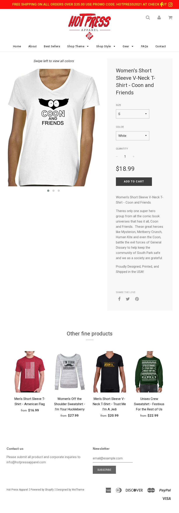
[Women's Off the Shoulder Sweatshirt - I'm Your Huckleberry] (69, 372)
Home (17, 46)
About (32, 46)
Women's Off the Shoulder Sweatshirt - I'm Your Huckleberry (69, 404)
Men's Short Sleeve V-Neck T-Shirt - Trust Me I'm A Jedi (109, 404)
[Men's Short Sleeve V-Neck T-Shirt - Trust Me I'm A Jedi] (109, 372)
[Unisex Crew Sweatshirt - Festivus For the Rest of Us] (149, 372)
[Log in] (159, 17)
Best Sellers (52, 46)
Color (120, 127)
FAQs (144, 46)
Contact (160, 46)
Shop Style (104, 46)
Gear (126, 46)
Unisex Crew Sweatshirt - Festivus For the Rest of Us (149, 404)
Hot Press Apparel (17, 489)
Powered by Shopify (42, 489)
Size (118, 105)
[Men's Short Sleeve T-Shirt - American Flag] (29, 372)
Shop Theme (76, 46)
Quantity (122, 148)
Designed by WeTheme (70, 489)
